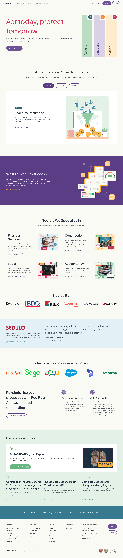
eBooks (51, 538)
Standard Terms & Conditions (90, 533)
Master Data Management (13, 536)
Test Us (107, 3)
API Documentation (87, 528)
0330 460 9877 (67, 512)
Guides (51, 536)
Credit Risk (9, 533)
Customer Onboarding (12, 528)
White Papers (53, 541)
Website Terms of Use (88, 530)
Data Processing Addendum (90, 536)
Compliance (9, 530)
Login (116, 3)
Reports (51, 533)
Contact (46, 3)
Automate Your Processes (16, 416)
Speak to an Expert (14, 48)
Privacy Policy (86, 538)
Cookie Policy (46, 550)
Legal (31, 536)
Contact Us (69, 528)
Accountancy (33, 533)
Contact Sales (96, 3)
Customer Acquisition (12, 538)
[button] (20, 3)
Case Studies (53, 530)
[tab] (48, 85)
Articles (51, 528)
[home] (8, 3)
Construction (33, 530)
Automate (9, 541)
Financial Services (35, 528)
